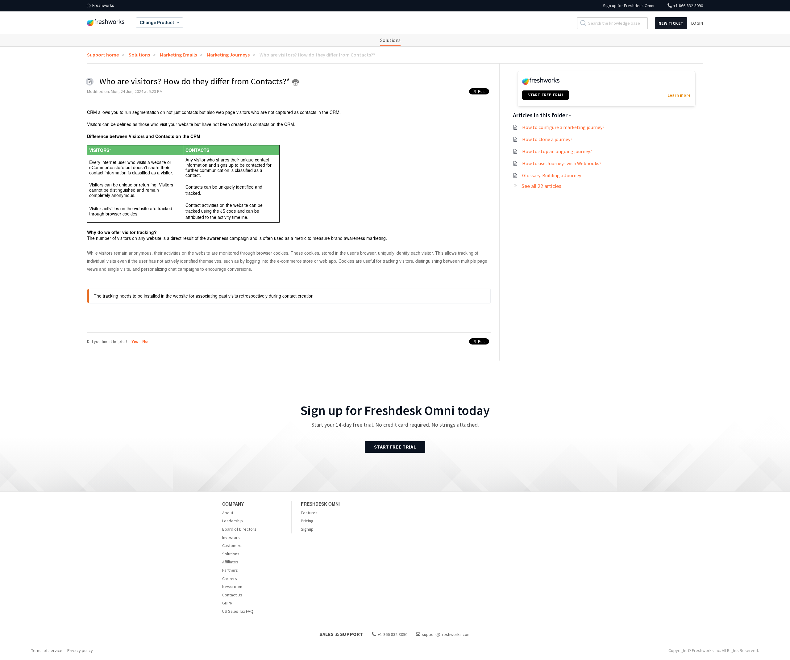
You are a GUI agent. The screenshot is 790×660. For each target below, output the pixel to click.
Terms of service (46, 650)
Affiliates (230, 562)
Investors (231, 537)
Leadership (232, 521)
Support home (103, 55)
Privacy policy (80, 650)
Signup (307, 529)
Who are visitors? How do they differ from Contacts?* (317, 55)
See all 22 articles (541, 186)
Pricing (307, 521)
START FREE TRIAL (545, 95)
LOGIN (697, 23)
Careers (229, 578)
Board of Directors (239, 529)
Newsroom (232, 586)
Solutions (390, 40)
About (227, 513)
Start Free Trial (395, 447)
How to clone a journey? (547, 139)
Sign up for (628, 5)
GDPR (227, 603)
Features (309, 513)
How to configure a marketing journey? (563, 127)
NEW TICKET (671, 23)
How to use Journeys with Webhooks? (561, 163)
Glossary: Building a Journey (551, 175)
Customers (232, 545)
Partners (230, 570)
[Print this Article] (295, 82)
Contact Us (232, 595)
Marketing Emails (178, 55)
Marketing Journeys (228, 55)
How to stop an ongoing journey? (557, 151)
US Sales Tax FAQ (237, 611)
